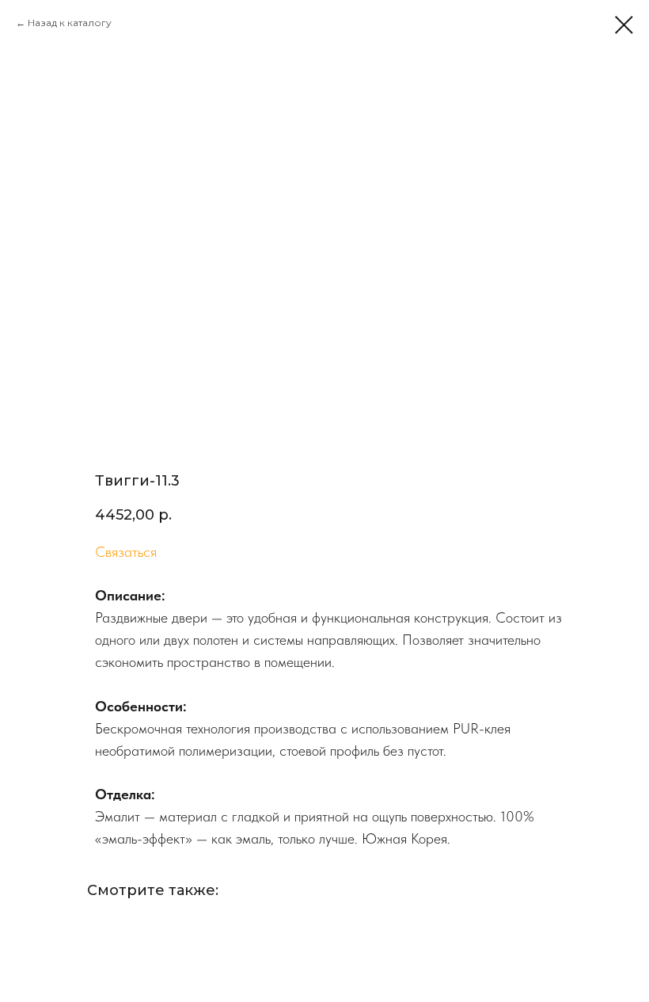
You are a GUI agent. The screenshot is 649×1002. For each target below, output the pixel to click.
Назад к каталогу (70, 23)
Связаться (126, 551)
